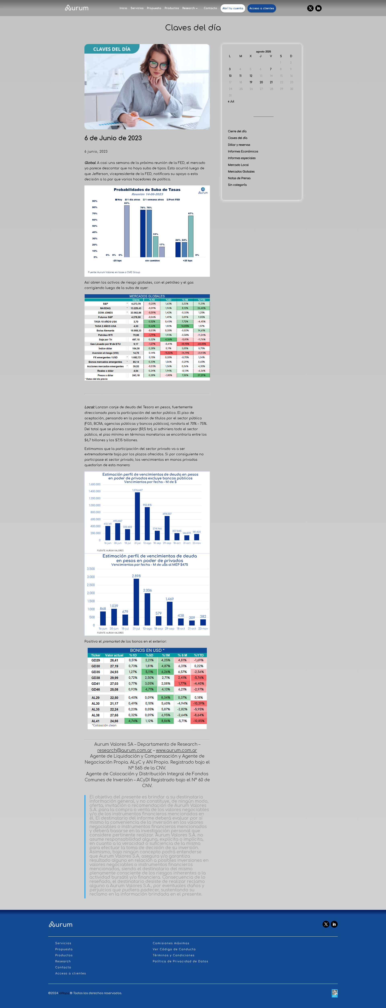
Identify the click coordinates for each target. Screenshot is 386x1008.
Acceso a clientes (261, 8)
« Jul (231, 101)
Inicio (123, 8)
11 (240, 75)
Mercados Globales (241, 171)
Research (188, 8)
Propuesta (154, 8)
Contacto (210, 8)
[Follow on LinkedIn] (318, 8)
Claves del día (237, 138)
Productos (172, 8)
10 (230, 75)
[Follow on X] (310, 8)
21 (271, 82)
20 (261, 82)
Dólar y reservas (239, 144)
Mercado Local (238, 165)
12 (251, 75)
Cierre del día (237, 131)
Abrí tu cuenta (233, 8)
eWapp (64, 993)
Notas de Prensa (239, 178)
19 (251, 82)
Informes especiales (242, 158)
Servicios (137, 8)
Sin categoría (237, 184)
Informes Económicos (243, 151)
